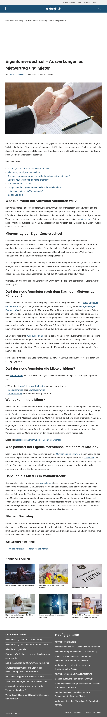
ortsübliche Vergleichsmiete (33, 386)
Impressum (78, 712)
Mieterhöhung (16, 375)
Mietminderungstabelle (80, 587)
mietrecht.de (9, 21)
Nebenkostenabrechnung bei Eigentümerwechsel (38, 440)
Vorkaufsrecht (46, 483)
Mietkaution (89, 458)
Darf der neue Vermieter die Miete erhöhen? (28, 180)
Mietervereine (69, 2)
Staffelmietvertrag (37, 390)
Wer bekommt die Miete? (19, 183)
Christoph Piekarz (16, 74)
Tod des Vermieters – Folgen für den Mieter (28, 549)
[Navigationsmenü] (7, 8)
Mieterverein (86, 219)
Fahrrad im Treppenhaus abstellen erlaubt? (25, 676)
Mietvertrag (19, 21)
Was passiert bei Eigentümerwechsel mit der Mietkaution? (34, 187)
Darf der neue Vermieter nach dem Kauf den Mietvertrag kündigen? (39, 176)
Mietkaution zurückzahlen (68, 454)
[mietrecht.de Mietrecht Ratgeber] (53, 9)
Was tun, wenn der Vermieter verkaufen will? (28, 168)
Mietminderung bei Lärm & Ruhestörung (19, 585)
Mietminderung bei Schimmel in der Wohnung (26, 644)
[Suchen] (99, 9)
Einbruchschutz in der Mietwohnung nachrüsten (27, 663)
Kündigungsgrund (35, 336)
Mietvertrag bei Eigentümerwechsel (24, 172)
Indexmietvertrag (15, 390)
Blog (79, 2)
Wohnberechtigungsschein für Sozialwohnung (26, 681)
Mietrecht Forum (91, 2)
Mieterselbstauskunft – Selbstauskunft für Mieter (77, 647)
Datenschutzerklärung (93, 712)
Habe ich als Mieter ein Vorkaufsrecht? (25, 191)
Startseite (67, 712)
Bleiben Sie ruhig (15, 195)
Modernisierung (15, 394)
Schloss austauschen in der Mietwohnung (74, 679)
